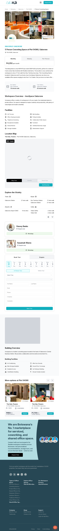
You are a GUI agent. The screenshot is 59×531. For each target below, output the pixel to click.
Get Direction (45, 185)
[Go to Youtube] (18, 474)
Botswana (13, 9)
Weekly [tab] (29, 59)
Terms (38, 529)
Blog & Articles (27, 512)
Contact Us (41, 512)
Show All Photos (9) (48, 36)
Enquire (25, 413)
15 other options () (10, 414)
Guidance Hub (27, 514)
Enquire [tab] (41, 257)
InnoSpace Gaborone (13, 46)
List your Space (42, 514)
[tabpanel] (29, 63)
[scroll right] (52, 380)
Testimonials (12, 514)
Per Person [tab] (45, 59)
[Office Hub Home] (11, 2)
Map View (14, 180)
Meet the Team (13, 512)
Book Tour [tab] (17, 257)
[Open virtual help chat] (55, 527)
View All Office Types (15, 502)
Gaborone (21, 9)
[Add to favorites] (52, 217)
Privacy (33, 529)
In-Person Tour (18, 270)
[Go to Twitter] (14, 474)
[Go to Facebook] (25, 474)
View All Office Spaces (29, 484)
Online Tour (41, 270)
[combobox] (29, 275)
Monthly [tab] (13, 59)
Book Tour (29, 308)
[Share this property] (48, 217)
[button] (29, 25)
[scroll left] (48, 380)
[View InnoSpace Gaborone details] (11, 38)
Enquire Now (48, 2)
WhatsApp (30, 233)
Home (6, 9)
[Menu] (40, 2)
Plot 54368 (29, 9)
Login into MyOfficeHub (44, 516)
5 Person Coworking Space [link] (42, 9)
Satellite (29, 180)
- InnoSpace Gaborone (33, 96)
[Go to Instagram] (10, 474)
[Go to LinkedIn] (21, 474)
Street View (45, 180)
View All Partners (43, 484)
